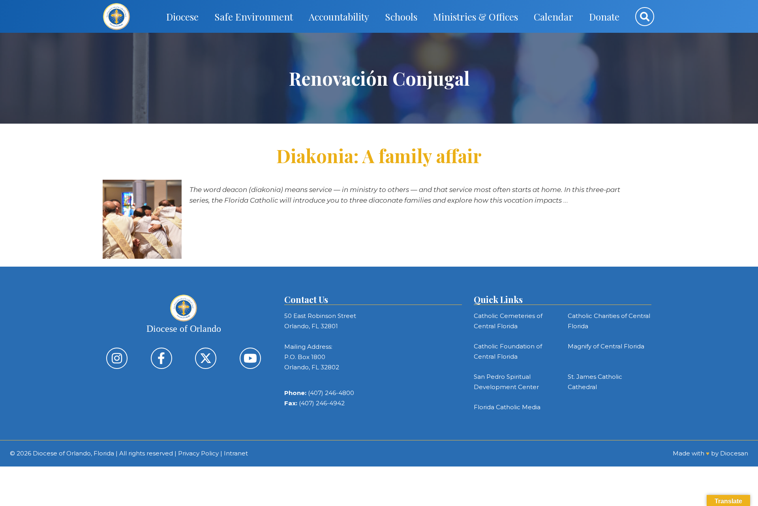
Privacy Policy (198, 453)
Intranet (236, 453)
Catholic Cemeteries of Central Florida (508, 321)
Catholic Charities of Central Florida (609, 321)
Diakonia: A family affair (379, 155)
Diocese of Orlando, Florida (73, 453)
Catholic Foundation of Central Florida (508, 351)
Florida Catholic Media (507, 407)
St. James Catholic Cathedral (595, 382)
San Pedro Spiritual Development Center (506, 382)
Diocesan (734, 453)
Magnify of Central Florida (606, 346)
